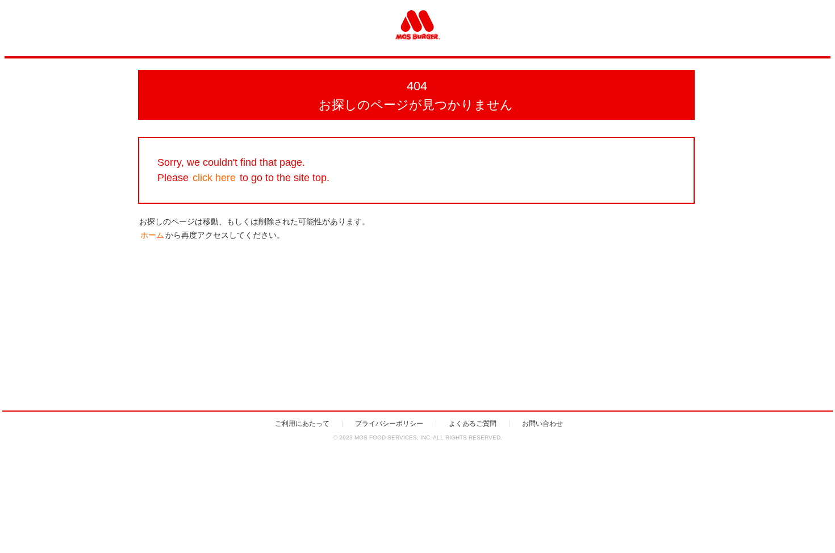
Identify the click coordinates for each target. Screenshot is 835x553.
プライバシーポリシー (389, 424)
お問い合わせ (542, 424)
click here (214, 177)
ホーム (152, 235)
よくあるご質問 (472, 424)
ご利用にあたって (302, 424)
